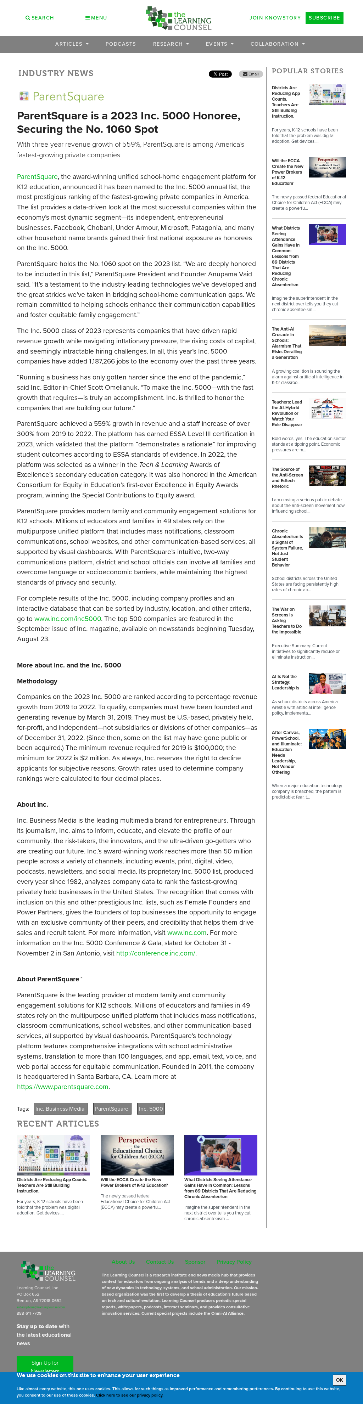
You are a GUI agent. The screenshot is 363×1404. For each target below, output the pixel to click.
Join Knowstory (275, 18)
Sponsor (195, 1262)
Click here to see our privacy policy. (129, 1395)
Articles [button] (69, 44)
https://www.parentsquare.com (62, 1087)
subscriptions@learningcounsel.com (41, 1307)
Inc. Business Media (60, 1109)
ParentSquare (37, 176)
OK (339, 1380)
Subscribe (324, 18)
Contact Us (160, 1262)
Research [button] (169, 44)
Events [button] (218, 44)
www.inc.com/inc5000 (67, 619)
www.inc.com (187, 932)
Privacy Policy (234, 1262)
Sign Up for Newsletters (45, 1367)
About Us (123, 1262)
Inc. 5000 (151, 1109)
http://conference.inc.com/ (155, 953)
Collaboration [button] (276, 44)
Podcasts (121, 44)
